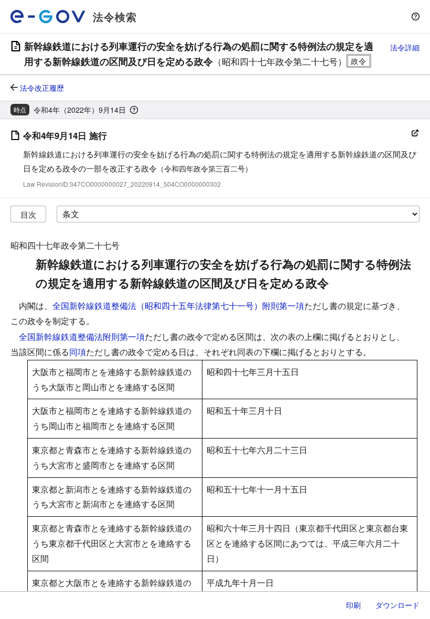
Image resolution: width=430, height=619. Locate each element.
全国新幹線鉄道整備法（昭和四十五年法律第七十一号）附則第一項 (178, 306)
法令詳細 (405, 47)
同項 (77, 352)
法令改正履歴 (42, 87)
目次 (28, 214)
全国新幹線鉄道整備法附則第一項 (82, 336)
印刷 (353, 605)
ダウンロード (397, 605)
